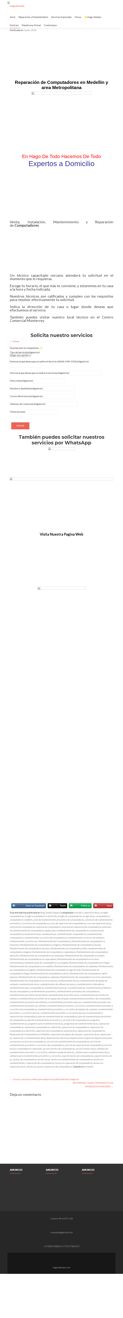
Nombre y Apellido (26, 388)
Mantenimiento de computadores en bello (84, 955)
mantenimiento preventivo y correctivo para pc (63, 1012)
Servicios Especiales (61, 17)
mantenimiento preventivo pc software (28, 1005)
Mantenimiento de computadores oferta (49, 973)
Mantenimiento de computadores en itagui (89, 962)
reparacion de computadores (91, 1030)
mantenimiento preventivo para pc (64, 1002)
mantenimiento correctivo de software (86, 937)
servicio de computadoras (33, 1041)
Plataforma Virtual (31, 25)
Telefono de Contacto (27, 403)
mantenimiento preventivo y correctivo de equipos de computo (67, 1009)
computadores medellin (21, 919)
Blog (42, 912)
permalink (88, 1066)
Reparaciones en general (81, 1037)
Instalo (49, 912)
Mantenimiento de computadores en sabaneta (76, 966)
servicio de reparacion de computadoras (84, 1045)
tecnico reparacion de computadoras (54, 1066)
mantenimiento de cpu (68, 980)
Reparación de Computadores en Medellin (30, 1034)
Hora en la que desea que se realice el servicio (39, 372)
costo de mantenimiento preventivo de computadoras (58, 919)
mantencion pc (49, 934)
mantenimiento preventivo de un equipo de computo (44, 998)
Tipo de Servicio (25, 352)
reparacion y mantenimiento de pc (29, 1037)
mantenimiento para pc (56, 987)
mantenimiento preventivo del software (28, 1002)
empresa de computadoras (22, 926)
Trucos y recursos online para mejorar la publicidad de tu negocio (44, 1079)
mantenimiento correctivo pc (24, 941)
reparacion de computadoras (75, 1027)
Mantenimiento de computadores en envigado (46, 962)
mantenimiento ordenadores (90, 984)
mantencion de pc (32, 934)
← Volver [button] (14, 341)
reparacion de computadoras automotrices (56, 1030)
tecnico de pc (44, 1059)
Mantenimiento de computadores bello (68, 948)
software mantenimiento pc (61, 1052)
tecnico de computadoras (25, 1059)
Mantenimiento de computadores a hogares (40, 944)
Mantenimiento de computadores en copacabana (33, 959)
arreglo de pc (89, 916)
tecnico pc (31, 1066)
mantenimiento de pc (29, 984)
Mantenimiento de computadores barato (81, 944)
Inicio (12, 17)
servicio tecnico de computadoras (59, 1048)
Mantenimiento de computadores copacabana (53, 951)
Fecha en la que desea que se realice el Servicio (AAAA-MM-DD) (49, 361)
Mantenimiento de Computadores (54, 941)
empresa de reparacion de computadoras (81, 926)
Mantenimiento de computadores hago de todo (58, 969)
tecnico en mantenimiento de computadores (72, 1059)
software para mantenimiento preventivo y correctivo (35, 1055)
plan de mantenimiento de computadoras (57, 1016)
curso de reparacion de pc (99, 923)
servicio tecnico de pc (86, 1048)
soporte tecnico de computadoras (78, 1055)
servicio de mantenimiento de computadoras (68, 1041)
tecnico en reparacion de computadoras (74, 1062)
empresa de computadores (48, 926)
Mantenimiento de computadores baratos (29, 948)
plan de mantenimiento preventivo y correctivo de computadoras (58, 1019)
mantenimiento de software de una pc (58, 984)
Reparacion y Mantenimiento (33, 17)
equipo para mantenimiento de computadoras (67, 930)
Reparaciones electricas (57, 1037)
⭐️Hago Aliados (92, 17)
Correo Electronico (26, 396)
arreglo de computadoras (70, 916)
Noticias (14, 25)
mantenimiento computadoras (71, 934)
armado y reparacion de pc (87, 912)
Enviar (20, 426)
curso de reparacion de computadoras (68, 923)
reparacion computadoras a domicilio (43, 1027)
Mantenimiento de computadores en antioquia (42, 955)
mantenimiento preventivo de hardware (29, 994)
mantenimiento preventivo (43, 991)
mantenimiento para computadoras (27, 987)
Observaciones (17, 411)
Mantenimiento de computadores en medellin (31, 966)
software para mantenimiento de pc (92, 1052)
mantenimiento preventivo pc (96, 1002)
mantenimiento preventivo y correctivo (66, 1005)
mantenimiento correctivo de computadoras (45, 937)
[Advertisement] (61, 57)
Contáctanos (50, 25)
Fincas (78, 17)
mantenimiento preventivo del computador (90, 998)
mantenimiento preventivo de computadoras (78, 991)
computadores (103, 916)
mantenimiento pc (76, 987)
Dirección (21, 380)
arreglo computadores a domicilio (41, 916)
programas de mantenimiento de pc (81, 1023)
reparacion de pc (91, 1034)
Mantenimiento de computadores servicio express (33, 980)
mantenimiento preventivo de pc (64, 994)
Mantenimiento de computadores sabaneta (38, 977)
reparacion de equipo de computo (66, 1034)
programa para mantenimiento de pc (45, 1023)
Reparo (56, 912)
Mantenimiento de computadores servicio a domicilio (85, 977)
